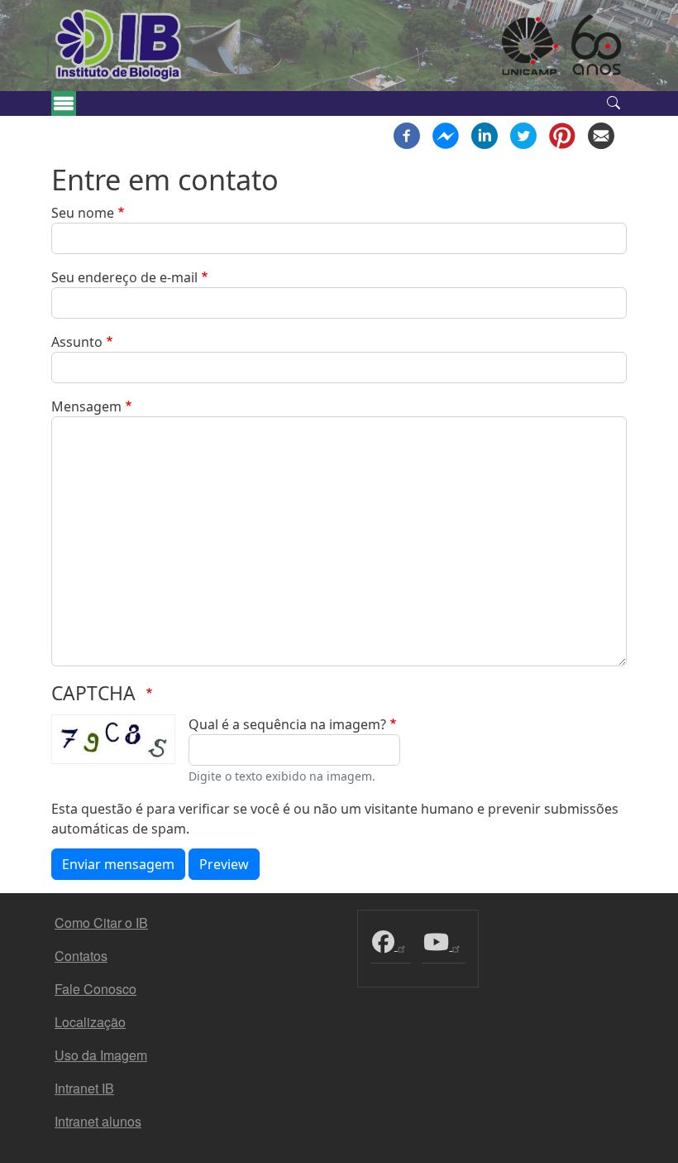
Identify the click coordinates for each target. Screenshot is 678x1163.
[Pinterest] (562, 134)
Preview (224, 864)
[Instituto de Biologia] (119, 45)
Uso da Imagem (101, 1054)
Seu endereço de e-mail (124, 277)
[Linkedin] (484, 134)
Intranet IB (84, 1088)
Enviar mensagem (118, 864)
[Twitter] (523, 134)
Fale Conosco (95, 988)
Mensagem (86, 406)
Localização (90, 1021)
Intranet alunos (98, 1121)
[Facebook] (407, 134)
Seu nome (82, 213)
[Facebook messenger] (445, 134)
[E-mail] (601, 134)
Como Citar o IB (101, 922)
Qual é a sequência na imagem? (287, 724)
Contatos (81, 955)
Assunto (77, 342)
